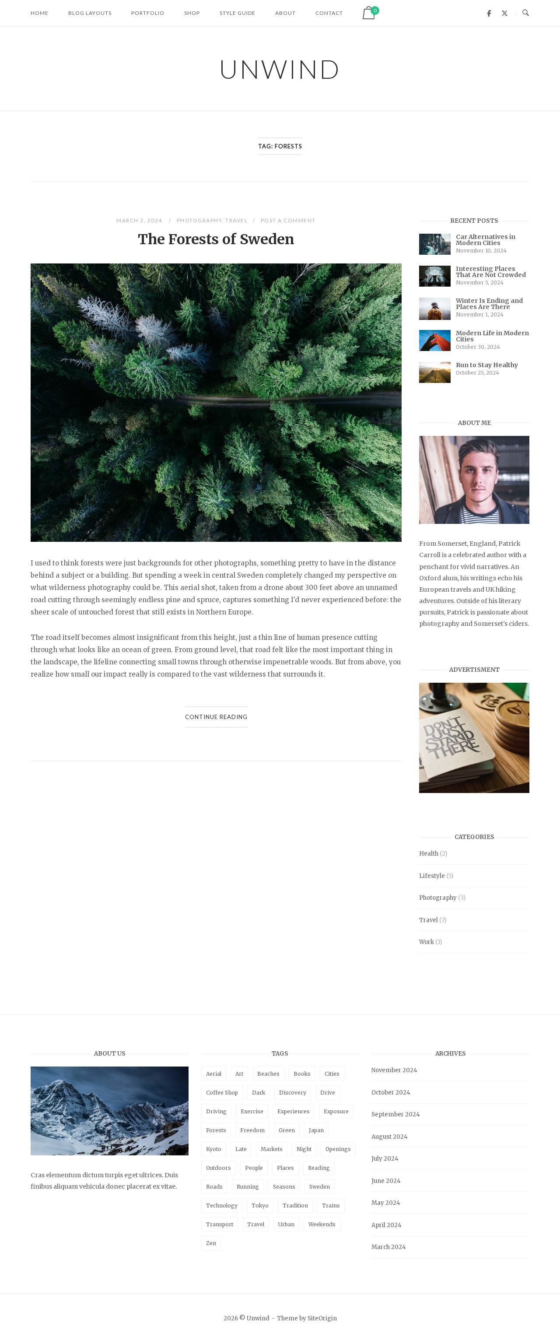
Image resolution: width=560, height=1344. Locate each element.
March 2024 (388, 1247)
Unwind (280, 68)
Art (239, 1073)
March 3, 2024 (140, 220)
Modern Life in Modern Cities (492, 336)
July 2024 (385, 1158)
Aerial (213, 1073)
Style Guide (238, 13)
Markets (272, 1149)
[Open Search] (525, 13)
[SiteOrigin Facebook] (489, 13)
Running (248, 1186)
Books (302, 1073)
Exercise (252, 1111)
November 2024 (394, 1070)
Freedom (252, 1130)
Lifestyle (432, 876)
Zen (211, 1243)
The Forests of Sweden (216, 239)
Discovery (292, 1092)
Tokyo (260, 1205)
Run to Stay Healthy (487, 365)
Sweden (319, 1186)
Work (426, 942)
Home (40, 13)
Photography (199, 220)
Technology (222, 1205)
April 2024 (386, 1225)
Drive (327, 1092)
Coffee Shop (222, 1092)
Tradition (295, 1205)
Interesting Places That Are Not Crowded (491, 272)
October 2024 (390, 1092)
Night (304, 1149)
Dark (258, 1092)
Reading (319, 1168)
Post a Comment (288, 220)
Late (241, 1149)
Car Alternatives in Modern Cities (485, 240)
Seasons (284, 1186)
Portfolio (147, 13)
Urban (286, 1224)
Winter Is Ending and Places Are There (489, 304)
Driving (216, 1111)
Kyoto (213, 1149)
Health (428, 853)
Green (287, 1130)
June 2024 (386, 1181)
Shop (192, 13)
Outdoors (218, 1168)
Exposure (336, 1111)
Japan (316, 1130)
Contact (329, 13)
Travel (236, 220)
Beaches (268, 1073)
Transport (219, 1224)
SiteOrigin (322, 1318)
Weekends (322, 1224)
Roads (214, 1186)
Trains (331, 1205)
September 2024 (395, 1114)
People (254, 1168)
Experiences (293, 1111)
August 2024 (389, 1136)
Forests (216, 1130)
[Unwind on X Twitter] (504, 13)
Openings (338, 1149)
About (285, 13)
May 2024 (385, 1203)
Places (285, 1168)
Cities (332, 1073)
